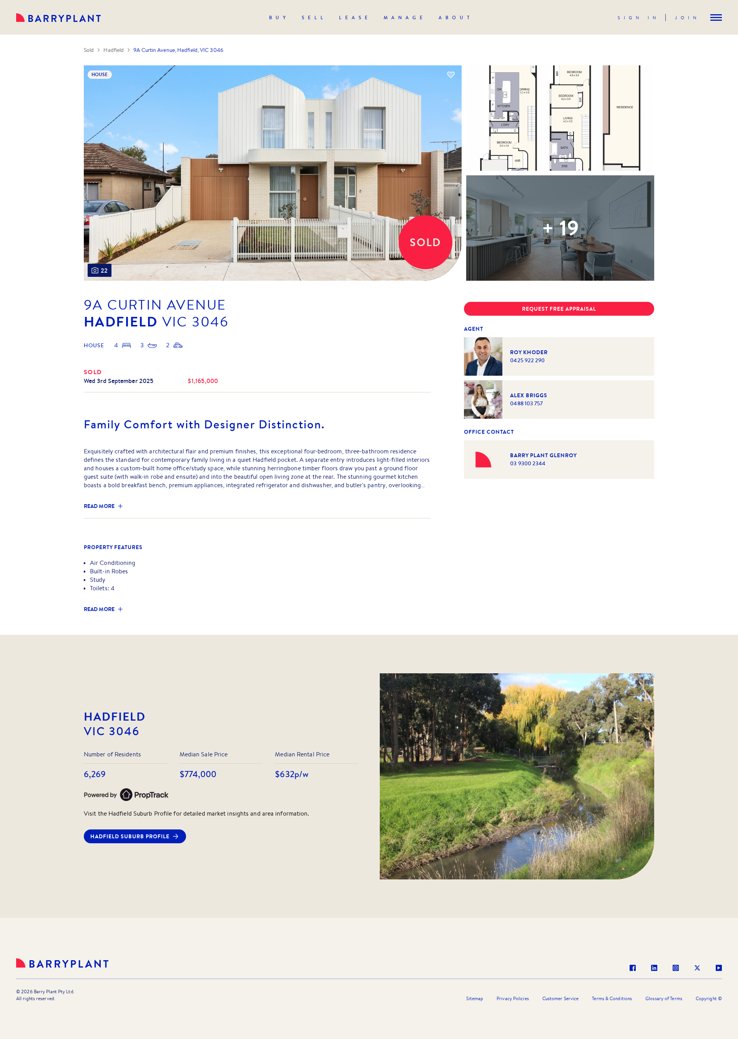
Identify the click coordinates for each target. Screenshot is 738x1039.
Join (687, 17)
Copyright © (709, 998)
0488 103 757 (526, 403)
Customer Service (560, 998)
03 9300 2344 (527, 463)
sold (93, 372)
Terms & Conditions (612, 998)
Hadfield (113, 50)
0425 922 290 (527, 360)
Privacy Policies (513, 998)
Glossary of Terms (663, 998)
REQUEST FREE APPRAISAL (559, 309)
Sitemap (474, 998)
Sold (89, 50)
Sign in (639, 17)
